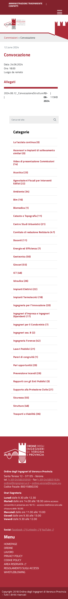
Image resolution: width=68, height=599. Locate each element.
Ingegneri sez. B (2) (24, 332)
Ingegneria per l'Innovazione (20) (32, 305)
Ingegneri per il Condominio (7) (30, 324)
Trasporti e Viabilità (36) (26, 414)
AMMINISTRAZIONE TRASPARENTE (25, 3)
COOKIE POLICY (12, 560)
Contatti (13, 6)
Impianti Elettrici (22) (25, 289)
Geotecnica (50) (22, 256)
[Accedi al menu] (59, 12)
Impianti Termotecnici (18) (28, 297)
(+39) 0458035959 (19, 480)
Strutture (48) (21, 406)
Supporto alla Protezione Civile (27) (33, 389)
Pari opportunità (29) (25, 365)
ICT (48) (17, 273)
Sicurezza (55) (21, 397)
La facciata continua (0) (26, 142)
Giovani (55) (20, 264)
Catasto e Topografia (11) (27, 216)
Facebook (17, 530)
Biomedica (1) (21, 208)
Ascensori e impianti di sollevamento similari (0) (34, 151)
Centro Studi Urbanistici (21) (29, 224)
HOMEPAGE (10, 544)
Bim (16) (18, 199)
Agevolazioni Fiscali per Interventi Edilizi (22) (32, 182)
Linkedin (32, 530)
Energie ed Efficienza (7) (27, 248)
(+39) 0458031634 (48, 480)
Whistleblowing (14, 572)
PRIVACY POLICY (13, 556)
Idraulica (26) (20, 281)
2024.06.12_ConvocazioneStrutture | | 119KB (31, 97)
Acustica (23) (20, 172)
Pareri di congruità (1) (25, 357)
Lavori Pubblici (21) (24, 349)
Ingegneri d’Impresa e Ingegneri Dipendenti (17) (31, 315)
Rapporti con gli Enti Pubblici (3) (31, 381)
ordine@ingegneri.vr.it (16, 483)
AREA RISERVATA (13, 564)
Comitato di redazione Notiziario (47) (34, 232)
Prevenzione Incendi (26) (27, 373)
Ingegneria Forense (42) (26, 341)
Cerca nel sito (18, 119)
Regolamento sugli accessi (21, 568)
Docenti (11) (20, 240)
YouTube (46, 530)
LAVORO (8, 552)
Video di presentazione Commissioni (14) (33, 162)
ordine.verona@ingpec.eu (46, 483)
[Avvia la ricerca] (55, 120)
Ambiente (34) (21, 191)
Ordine (8, 548)
